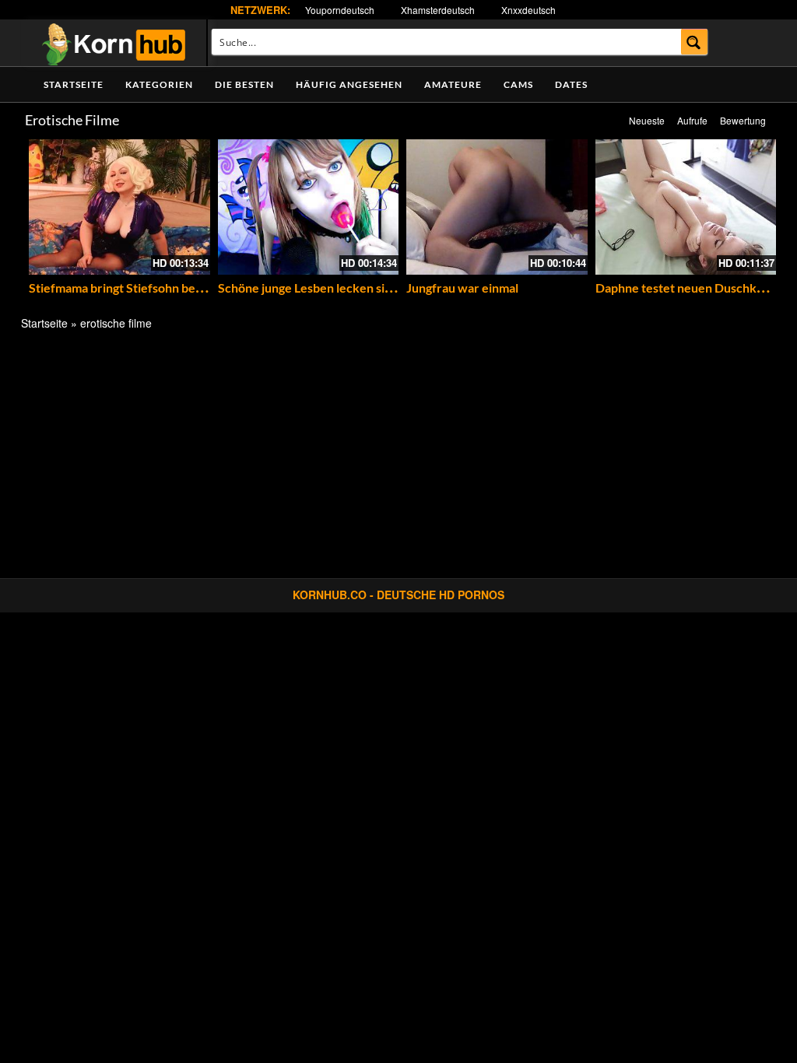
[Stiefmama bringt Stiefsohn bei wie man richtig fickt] (119, 207)
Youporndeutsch (339, 10)
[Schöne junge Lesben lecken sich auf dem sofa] (308, 207)
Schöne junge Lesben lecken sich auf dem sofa (344, 287)
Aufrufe (692, 120)
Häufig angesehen (349, 84)
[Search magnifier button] (694, 41)
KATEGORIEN (159, 84)
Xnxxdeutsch (528, 10)
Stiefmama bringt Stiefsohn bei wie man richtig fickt (171, 287)
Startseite (74, 84)
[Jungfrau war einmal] (497, 207)
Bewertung (743, 120)
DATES (571, 84)
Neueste (647, 120)
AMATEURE (453, 84)
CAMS (518, 84)
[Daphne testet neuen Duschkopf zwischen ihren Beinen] (686, 207)
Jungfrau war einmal (462, 287)
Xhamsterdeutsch (438, 10)
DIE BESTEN (244, 84)
